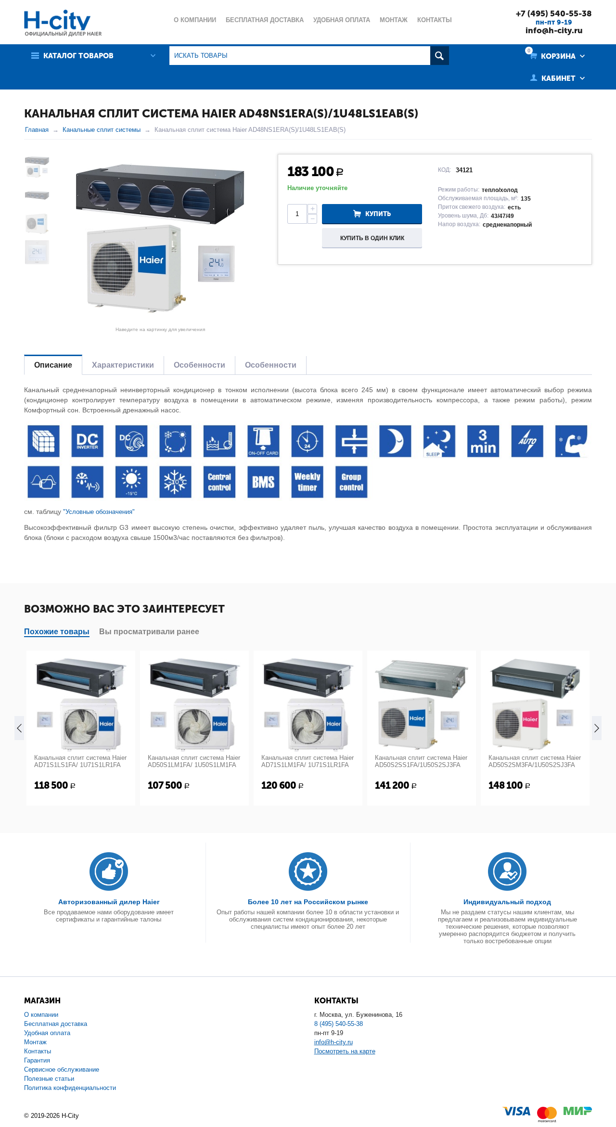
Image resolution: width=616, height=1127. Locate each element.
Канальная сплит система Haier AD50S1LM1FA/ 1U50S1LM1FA (194, 761)
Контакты (37, 1051)
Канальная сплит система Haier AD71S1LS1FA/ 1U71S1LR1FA (80, 761)
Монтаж (35, 1042)
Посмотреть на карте (344, 1051)
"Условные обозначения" (99, 511)
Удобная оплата (47, 1033)
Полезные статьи (49, 1078)
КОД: (444, 169)
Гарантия (37, 1060)
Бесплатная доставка (55, 1023)
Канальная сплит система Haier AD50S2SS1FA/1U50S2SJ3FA (421, 761)
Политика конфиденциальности (70, 1087)
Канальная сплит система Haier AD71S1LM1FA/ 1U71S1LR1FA (307, 761)
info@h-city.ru (554, 30)
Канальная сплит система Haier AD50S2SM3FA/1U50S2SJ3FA (534, 761)
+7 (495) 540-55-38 (554, 13)
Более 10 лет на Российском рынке (308, 902)
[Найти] (439, 55)
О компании (41, 1014)
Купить (378, 214)
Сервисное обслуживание (61, 1069)
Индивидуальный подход (507, 902)
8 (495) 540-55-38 (338, 1023)
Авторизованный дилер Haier (108, 902)
